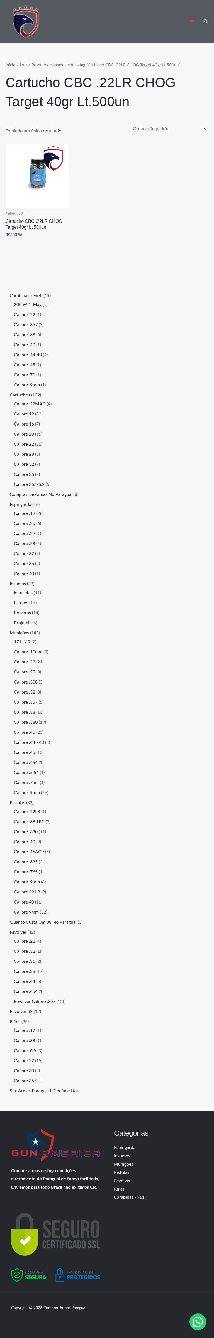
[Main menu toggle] (192, 22)
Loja (23, 65)
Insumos (122, 1156)
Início (11, 65)
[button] (205, 21)
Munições (123, 1164)
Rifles (119, 1189)
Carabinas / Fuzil (130, 1197)
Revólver (122, 1181)
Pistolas (121, 1172)
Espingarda (124, 1147)
